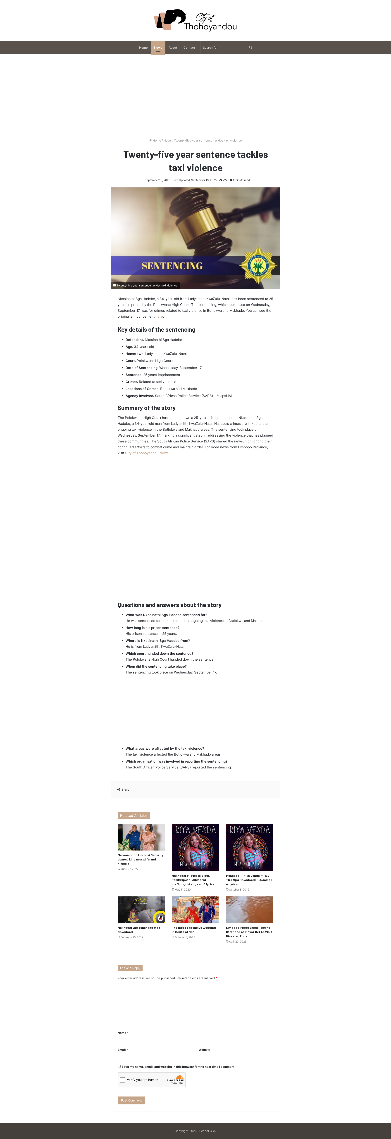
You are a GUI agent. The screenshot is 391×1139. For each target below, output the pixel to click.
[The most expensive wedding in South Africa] (195, 909)
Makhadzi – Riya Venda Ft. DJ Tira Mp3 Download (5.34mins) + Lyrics (249, 880)
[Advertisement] (195, 92)
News (158, 47)
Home (143, 47)
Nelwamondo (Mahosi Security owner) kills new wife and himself (140, 859)
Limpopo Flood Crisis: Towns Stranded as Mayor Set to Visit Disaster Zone (249, 932)
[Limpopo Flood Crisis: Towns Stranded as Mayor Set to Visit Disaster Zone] (249, 909)
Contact (189, 47)
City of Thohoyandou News (147, 453)
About (173, 47)
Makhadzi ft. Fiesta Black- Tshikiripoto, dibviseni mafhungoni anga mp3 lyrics (193, 880)
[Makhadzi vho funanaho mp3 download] (141, 909)
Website (204, 1050)
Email (123, 1050)
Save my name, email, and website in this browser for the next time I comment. (178, 1066)
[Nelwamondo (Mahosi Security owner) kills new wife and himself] (141, 837)
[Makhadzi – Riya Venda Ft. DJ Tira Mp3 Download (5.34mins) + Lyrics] (249, 847)
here (159, 316)
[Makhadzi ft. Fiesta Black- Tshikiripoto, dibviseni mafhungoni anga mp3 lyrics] (195, 847)
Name (123, 1033)
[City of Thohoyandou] (195, 20)
